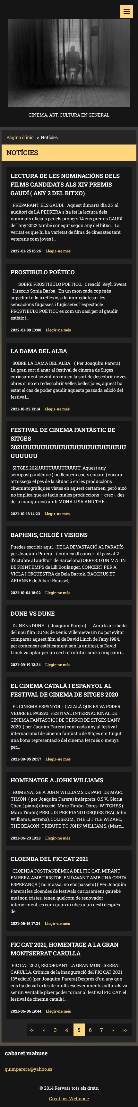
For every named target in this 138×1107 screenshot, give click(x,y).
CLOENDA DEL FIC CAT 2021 (49, 859)
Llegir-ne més (58, 250)
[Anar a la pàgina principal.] (69, 55)
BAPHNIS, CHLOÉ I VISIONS (49, 535)
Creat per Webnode (69, 1098)
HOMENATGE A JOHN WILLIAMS (57, 780)
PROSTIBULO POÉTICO (43, 272)
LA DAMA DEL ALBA (39, 351)
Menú (126, 11)
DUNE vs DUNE (33, 613)
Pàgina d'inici (20, 137)
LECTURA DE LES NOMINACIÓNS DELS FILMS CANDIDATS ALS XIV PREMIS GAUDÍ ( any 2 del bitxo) (65, 184)
